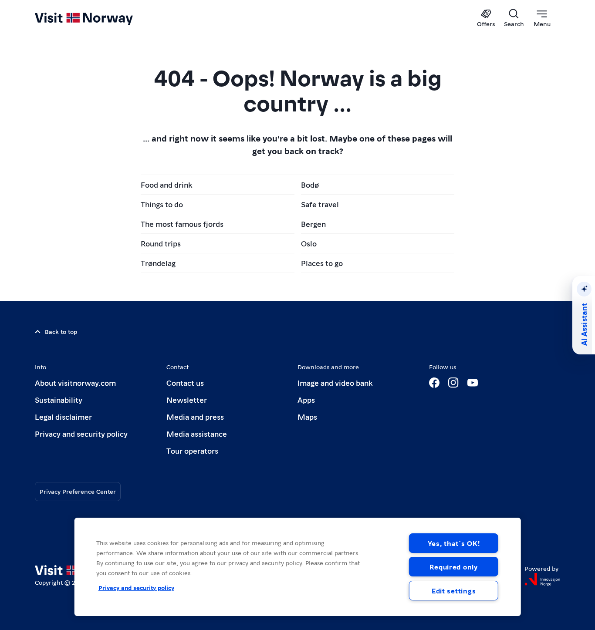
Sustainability (58, 399)
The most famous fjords (182, 224)
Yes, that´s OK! (454, 543)
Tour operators (192, 450)
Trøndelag (158, 263)
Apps (306, 399)
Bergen (313, 224)
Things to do (162, 204)
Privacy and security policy (81, 433)
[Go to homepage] (98, 18)
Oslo (309, 243)
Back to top (61, 331)
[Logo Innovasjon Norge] (542, 579)
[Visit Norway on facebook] (434, 382)
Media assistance (196, 433)
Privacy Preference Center (78, 491)
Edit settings (454, 590)
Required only (453, 566)
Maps (307, 416)
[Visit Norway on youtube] (472, 382)
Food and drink (166, 184)
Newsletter (186, 399)
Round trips (161, 243)
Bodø (310, 184)
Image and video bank (335, 382)
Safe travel (320, 204)
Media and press (195, 416)
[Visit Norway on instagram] (453, 382)
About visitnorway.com (75, 382)
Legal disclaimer (63, 416)
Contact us (185, 382)
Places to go (322, 263)
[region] (297, 567)
